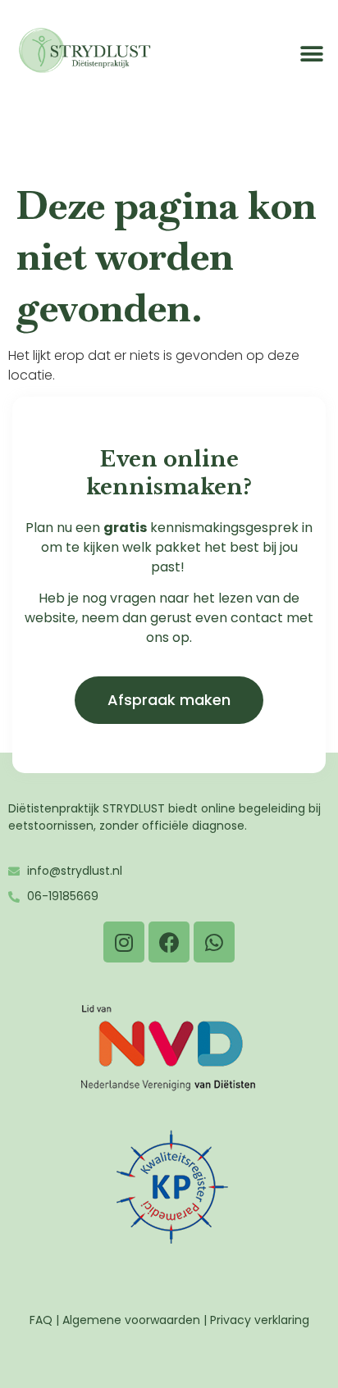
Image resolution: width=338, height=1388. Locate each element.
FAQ (41, 1320)
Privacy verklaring (259, 1320)
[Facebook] (169, 942)
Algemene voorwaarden (131, 1320)
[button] (311, 53)
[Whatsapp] (214, 942)
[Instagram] (123, 942)
